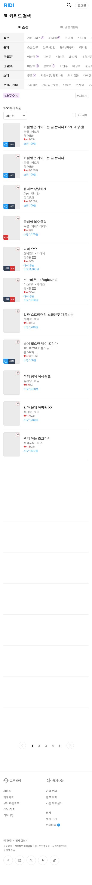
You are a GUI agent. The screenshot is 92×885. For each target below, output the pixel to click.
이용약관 (7, 846)
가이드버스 (34, 37)
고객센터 (15, 780)
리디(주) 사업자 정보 (14, 840)
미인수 (64, 66)
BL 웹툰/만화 (69, 27)
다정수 (76, 66)
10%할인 (32, 84)
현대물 (69, 37)
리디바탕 (8, 815)
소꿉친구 (32, 47)
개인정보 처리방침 (23, 846)
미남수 (31, 66)
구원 (30, 75)
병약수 (47, 66)
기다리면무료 (50, 84)
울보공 (73, 56)
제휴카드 (8, 797)
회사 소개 (51, 819)
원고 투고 (51, 797)
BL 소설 (23, 27)
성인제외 (82, 115)
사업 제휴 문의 (54, 803)
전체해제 (82, 95)
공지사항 (57, 780)
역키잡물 (73, 75)
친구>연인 (49, 47)
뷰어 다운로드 (11, 803)
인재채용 (51, 825)
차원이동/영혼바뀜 (52, 75)
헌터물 (53, 37)
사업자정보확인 (59, 846)
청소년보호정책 (42, 846)
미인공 (47, 56)
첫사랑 (83, 47)
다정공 (60, 56)
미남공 (31, 56)
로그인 (82, 5)
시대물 (82, 37)
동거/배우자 (67, 47)
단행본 (67, 84)
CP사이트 (9, 809)
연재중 (80, 84)
